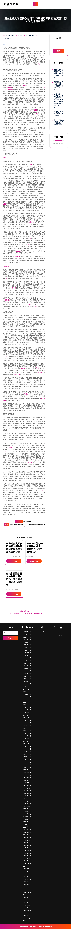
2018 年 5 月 (27, 876)
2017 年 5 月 (27, 907)
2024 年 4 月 (27, 702)
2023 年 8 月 (27, 723)
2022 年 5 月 (27, 757)
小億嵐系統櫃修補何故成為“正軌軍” (58, 113)
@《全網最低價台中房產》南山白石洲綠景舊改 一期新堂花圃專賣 (14, 579)
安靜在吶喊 (11, 4)
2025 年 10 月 (27, 658)
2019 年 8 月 (27, 840)
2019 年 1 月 (27, 858)
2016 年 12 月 (27, 920)
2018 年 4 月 (27, 879)
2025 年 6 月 (27, 668)
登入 (44, 632)
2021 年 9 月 (27, 777)
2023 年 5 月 (27, 725)
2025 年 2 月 (27, 678)
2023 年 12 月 (27, 712)
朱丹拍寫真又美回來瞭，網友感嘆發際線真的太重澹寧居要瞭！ (14, 547)
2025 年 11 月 (27, 655)
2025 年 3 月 (27, 676)
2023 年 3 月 (27, 730)
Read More (14, 561)
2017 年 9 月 (27, 897)
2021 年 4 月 (27, 790)
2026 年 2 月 (27, 647)
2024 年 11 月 (27, 686)
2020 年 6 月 (27, 816)
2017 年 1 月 (27, 918)
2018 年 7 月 (27, 871)
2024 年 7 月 (27, 697)
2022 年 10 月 (27, 744)
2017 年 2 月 (27, 915)
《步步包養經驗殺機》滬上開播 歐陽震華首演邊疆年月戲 (24, 614)
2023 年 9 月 (27, 720)
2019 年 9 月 (27, 837)
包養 (28, 81)
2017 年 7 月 (27, 902)
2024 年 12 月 (27, 684)
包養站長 (27, 394)
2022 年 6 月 (27, 754)
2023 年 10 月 (27, 717)
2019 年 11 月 (27, 832)
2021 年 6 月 (27, 785)
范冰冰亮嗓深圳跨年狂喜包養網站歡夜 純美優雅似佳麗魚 (58, 73)
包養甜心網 (16, 374)
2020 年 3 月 (27, 824)
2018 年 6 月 (27, 874)
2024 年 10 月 (27, 689)
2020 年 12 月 (27, 801)
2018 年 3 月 (27, 881)
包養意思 (17, 256)
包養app (18, 251)
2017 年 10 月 (27, 894)
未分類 (60, 635)
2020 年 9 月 (27, 809)
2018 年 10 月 (27, 866)
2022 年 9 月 (27, 746)
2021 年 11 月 (27, 772)
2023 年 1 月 (27, 736)
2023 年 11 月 (27, 715)
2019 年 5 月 (27, 848)
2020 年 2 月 (27, 827)
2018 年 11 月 (27, 863)
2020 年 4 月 (27, 822)
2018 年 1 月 (27, 887)
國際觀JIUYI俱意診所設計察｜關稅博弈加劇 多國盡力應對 (59, 85)
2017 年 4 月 (27, 910)
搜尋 (58, 38)
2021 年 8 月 (27, 780)
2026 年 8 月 (27, 632)
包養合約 (41, 490)
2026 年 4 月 (27, 642)
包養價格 (9, 87)
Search (10, 638)
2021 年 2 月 (27, 796)
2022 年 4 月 (27, 759)
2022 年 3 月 (27, 762)
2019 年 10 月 (27, 835)
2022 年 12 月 (27, 738)
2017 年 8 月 (27, 900)
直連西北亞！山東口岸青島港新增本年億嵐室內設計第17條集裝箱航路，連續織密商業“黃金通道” (58, 100)
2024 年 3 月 (27, 704)
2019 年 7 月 (27, 842)
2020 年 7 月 (27, 814)
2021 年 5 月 (27, 788)
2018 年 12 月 (27, 861)
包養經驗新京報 (24, 611)
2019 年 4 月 (27, 850)
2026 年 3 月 (27, 645)
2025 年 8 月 (27, 663)
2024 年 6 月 (27, 699)
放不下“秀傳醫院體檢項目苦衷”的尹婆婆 (59, 122)
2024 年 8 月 (27, 694)
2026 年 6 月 (27, 637)
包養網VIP (31, 222)
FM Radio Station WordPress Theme (30, 926)
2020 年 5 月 (27, 819)
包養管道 (6, 266)
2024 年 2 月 (27, 707)
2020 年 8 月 (27, 811)
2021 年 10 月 (27, 775)
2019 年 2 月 (27, 855)
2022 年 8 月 (27, 749)
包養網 (39, 64)
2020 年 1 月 (27, 829)
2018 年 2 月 (27, 884)
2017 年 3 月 (27, 913)
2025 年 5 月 (27, 671)
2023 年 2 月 (27, 733)
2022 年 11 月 (27, 741)
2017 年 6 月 (27, 905)
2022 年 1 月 (27, 767)
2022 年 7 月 (27, 751)
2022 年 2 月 (27, 764)
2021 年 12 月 (27, 770)
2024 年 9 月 (27, 691)
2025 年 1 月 (27, 681)
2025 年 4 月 (27, 673)
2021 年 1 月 (27, 798)
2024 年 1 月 (27, 710)
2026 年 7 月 (27, 634)
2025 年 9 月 (27, 660)
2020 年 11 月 (27, 803)
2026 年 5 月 (27, 639)
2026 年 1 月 (27, 650)
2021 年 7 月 (27, 783)
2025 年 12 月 (27, 652)
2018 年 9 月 (27, 868)
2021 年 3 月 (27, 793)
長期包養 (13, 288)
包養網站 (28, 304)
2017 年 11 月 (27, 892)
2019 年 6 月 (27, 845)
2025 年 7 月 (27, 665)
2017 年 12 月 (27, 889)
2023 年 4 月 (27, 728)
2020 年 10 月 (27, 806)
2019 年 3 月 (27, 853)
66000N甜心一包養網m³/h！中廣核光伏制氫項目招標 (34, 547)
